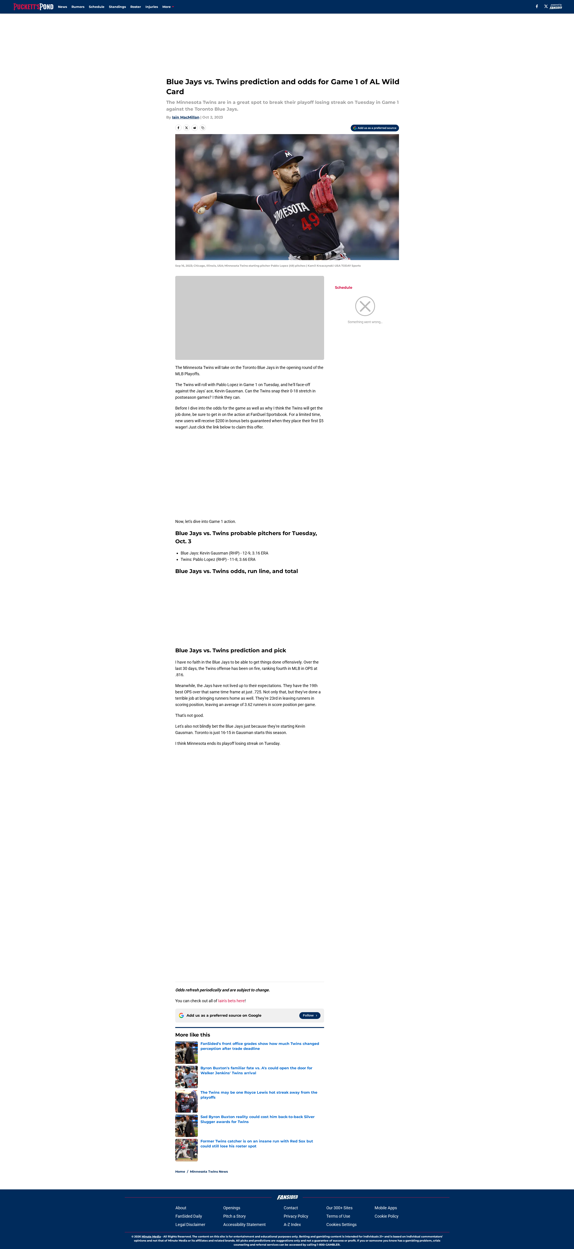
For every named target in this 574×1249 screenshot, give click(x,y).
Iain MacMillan (185, 117)
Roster (135, 7)
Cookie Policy (387, 1216)
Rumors (77, 7)
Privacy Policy (296, 1216)
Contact (291, 1207)
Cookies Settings (341, 1224)
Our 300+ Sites (339, 1207)
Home (180, 1172)
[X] (546, 6)
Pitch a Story (234, 1216)
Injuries (151, 7)
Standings (117, 7)
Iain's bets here (231, 1000)
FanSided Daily (188, 1216)
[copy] (203, 128)
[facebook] (537, 6)
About (180, 1207)
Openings (231, 1207)
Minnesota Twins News (209, 1172)
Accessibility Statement (244, 1224)
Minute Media (151, 1236)
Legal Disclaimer (190, 1224)
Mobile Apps (386, 1207)
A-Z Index (292, 1224)
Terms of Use (338, 1216)
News (62, 7)
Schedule (96, 7)
